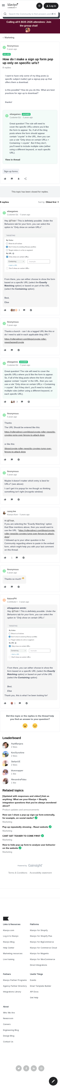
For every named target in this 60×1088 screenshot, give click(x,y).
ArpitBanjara (17, 743)
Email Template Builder (40, 986)
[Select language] (39, 6)
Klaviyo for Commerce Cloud (43, 948)
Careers (7, 1024)
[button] (3, 6)
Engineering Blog (11, 1030)
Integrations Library (12, 992)
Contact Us (8, 1042)
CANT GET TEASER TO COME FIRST (21, 836)
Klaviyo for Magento (39, 953)
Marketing (9, 37)
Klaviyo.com (8, 930)
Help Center (8, 948)
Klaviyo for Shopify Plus (41, 936)
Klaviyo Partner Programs (15, 980)
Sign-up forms (11, 171)
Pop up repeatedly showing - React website (25, 827)
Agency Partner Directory (15, 986)
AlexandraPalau (18, 779)
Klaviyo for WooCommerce (42, 959)
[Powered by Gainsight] (30, 866)
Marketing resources (12, 953)
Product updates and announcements (20, 809)
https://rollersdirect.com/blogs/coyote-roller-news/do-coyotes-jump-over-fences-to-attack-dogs (29, 533)
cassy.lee (11, 511)
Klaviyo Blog (8, 942)
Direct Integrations (38, 965)
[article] (30, 261)
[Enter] (5, 14)
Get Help (34, 997)
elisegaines (15, 114)
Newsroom (8, 1018)
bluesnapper (17, 770)
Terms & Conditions (17, 872)
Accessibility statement (41, 872)
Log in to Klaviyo (10, 936)
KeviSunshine (17, 752)
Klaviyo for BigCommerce (42, 942)
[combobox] (30, 14)
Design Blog (8, 1036)
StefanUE (15, 761)
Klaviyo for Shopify (39, 930)
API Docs (34, 992)
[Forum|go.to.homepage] (13, 5)
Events (33, 980)
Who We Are (9, 1013)
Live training (8, 959)
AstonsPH (12, 598)
